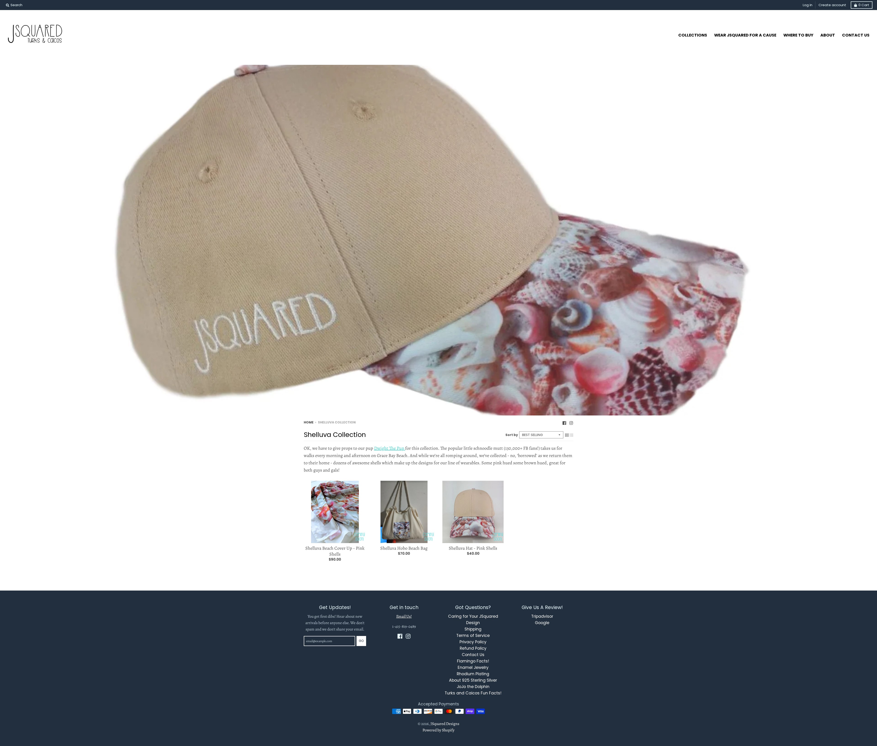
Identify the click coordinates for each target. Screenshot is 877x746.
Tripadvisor (542, 616)
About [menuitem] (827, 35)
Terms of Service (473, 635)
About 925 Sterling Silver (473, 680)
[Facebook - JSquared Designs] (564, 422)
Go (361, 641)
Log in (807, 5)
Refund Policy (473, 648)
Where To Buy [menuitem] (798, 35)
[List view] (571, 435)
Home (309, 422)
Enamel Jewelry (473, 667)
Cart (864, 5)
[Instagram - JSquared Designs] (571, 422)
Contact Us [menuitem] (855, 35)
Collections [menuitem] (692, 35)
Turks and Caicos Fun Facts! (473, 693)
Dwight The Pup (389, 448)
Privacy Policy (473, 642)
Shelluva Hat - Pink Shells (473, 548)
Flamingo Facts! (473, 661)
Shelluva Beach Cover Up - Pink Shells (335, 551)
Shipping (473, 629)
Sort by (511, 435)
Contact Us (473, 654)
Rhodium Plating (473, 674)
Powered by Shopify (438, 730)
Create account (832, 5)
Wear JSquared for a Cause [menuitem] (745, 35)
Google (542, 622)
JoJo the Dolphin (473, 686)
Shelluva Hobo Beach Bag (404, 548)
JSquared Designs (445, 723)
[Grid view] (567, 435)
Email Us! (404, 616)
